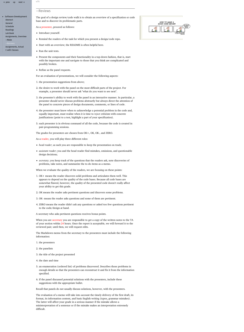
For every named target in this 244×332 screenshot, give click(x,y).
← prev (6, 2)
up (14, 2)
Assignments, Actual (15, 47)
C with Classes (12, 50)
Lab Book (10, 33)
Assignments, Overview (16, 37)
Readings (10, 30)
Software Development (16, 17)
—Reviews (10, 43)
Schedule (10, 27)
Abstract (9, 20)
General (9, 23)
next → (21, 2)
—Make (9, 40)
